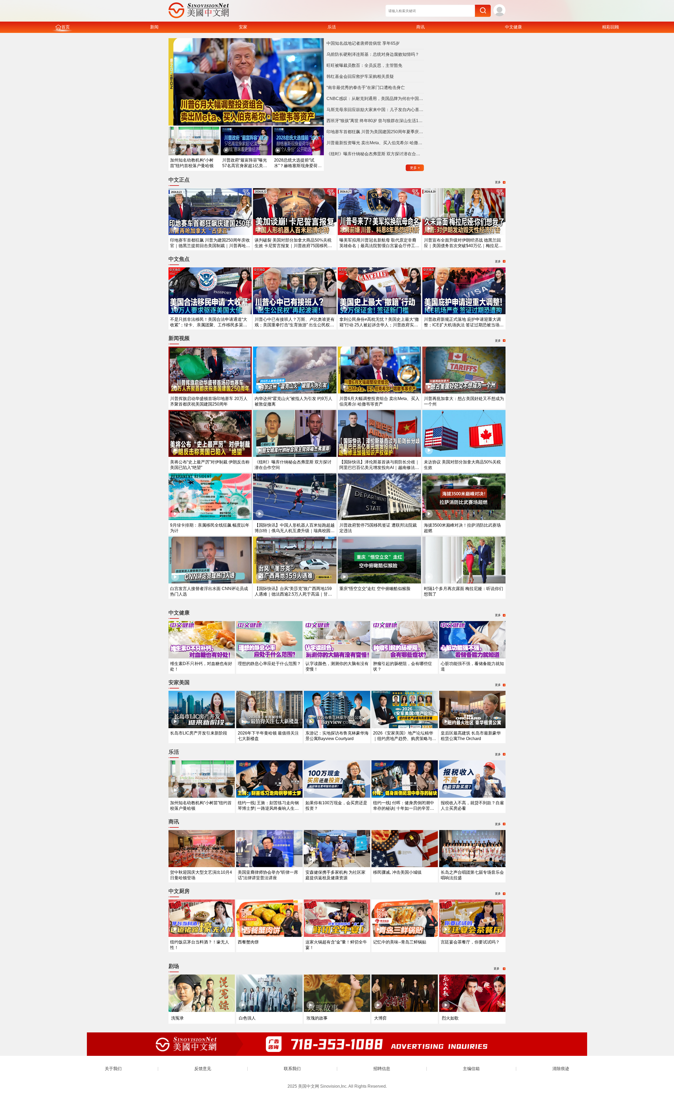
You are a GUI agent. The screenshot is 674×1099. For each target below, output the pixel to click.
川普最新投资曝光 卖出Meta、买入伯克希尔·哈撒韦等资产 (375, 143)
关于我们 (113, 1068)
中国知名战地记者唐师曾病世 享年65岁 (363, 43)
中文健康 (513, 27)
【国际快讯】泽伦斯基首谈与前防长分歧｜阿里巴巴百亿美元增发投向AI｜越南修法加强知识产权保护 (379, 467)
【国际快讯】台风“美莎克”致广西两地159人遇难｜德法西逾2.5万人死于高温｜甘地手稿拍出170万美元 (293, 594)
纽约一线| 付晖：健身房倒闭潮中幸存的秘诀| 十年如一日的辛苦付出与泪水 (403, 808)
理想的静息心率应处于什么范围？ (269, 663)
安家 (243, 27)
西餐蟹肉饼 (248, 942)
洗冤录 (177, 1018)
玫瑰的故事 (317, 1018)
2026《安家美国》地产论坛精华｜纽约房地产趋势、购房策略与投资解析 (404, 738)
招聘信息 (381, 1068)
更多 (415, 168)
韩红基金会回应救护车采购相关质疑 (360, 76)
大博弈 (380, 1018)
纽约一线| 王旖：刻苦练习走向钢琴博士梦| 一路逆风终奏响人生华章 (268, 808)
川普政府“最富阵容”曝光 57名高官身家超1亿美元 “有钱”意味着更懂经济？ (244, 165)
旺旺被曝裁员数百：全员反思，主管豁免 (364, 65)
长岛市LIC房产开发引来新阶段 (198, 733)
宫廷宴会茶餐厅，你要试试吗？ (470, 942)
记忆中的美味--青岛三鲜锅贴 (399, 942)
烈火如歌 (450, 1018)
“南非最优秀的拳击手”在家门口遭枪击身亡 (365, 87)
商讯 (420, 27)
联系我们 (292, 1068)
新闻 (154, 27)
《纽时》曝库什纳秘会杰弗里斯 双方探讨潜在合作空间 (375, 154)
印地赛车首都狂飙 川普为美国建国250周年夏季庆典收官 (375, 131)
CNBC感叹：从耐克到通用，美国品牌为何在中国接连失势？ (375, 98)
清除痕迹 (560, 1068)
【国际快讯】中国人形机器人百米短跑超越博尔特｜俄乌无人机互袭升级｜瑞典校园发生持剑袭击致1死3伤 (295, 530)
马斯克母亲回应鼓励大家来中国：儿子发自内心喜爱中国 (375, 109)
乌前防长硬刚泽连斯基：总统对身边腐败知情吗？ (372, 54)
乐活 (332, 27)
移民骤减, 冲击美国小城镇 (397, 872)
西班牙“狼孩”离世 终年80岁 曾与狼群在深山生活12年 (375, 120)
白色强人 (247, 1018)
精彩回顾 (610, 27)
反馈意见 (202, 1068)
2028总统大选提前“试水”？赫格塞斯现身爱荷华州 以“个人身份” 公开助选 (298, 165)
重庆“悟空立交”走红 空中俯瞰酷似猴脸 (374, 588)
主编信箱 (471, 1068)
